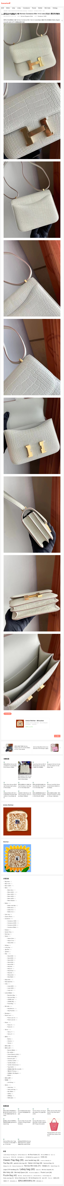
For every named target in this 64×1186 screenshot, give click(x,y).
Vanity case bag (11, 1089)
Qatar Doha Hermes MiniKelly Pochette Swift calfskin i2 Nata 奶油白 (10, 786)
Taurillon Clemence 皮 (12, 1065)
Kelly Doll (9, 972)
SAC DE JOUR (37, 1175)
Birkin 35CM (10, 896)
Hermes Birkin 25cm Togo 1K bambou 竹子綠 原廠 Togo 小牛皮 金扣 (10, 1142)
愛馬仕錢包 (39, 1181)
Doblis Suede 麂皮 (12, 1056)
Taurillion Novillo (11, 1062)
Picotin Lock (5, 14)
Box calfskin (10, 1052)
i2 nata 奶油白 (8, 713)
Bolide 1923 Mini (11, 905)
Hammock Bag (11, 997)
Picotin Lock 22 (11, 1020)
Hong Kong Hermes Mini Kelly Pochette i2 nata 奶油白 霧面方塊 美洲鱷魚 (39, 765)
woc (44, 1178)
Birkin (8, 8)
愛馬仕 (6, 1036)
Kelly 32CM (10, 960)
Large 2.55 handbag (11, 1169)
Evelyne (7, 930)
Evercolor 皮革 (11, 1058)
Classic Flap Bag (13, 1159)
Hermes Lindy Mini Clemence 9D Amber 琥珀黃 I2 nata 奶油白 (53, 786)
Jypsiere (7, 951)
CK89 (44, 1157)
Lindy (19, 8)
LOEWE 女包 (10, 999)
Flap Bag (8, 1163)
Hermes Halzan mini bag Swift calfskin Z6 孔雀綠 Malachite (39, 1112)
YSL (50, 1178)
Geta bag (7, 934)
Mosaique (7, 1013)
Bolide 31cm (10, 912)
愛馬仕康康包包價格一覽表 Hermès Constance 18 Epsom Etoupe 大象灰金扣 (53, 794)
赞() (57, 736)
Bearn (53, 1154)
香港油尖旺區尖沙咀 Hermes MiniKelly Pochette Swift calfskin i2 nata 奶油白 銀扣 (10, 795)
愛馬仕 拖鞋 (8, 1046)
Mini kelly (47, 8)
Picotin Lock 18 (11, 1017)
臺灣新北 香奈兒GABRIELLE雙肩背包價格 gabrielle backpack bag (10, 1122)
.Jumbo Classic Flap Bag (10, 1154)
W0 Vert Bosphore (35, 1178)
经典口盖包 (10, 1098)
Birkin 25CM (10, 892)
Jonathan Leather (11, 1060)
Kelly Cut (9, 968)
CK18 (13, 1157)
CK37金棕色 (20, 1157)
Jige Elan (7, 949)
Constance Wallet (11, 927)
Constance (26, 8)
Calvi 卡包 (7, 914)
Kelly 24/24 (7, 979)
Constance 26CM (11, 925)
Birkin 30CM (10, 894)
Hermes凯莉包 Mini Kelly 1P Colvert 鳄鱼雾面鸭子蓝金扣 (24, 1112)
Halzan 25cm (10, 938)
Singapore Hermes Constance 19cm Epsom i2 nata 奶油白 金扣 (53, 765)
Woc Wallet (10, 1091)
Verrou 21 (9, 1034)
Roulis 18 (9, 1025)
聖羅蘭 (6, 1080)
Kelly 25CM (10, 956)
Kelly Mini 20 (10, 1008)
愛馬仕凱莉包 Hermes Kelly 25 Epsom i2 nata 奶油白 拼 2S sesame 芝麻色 (10, 765)
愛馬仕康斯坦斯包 (26, 1180)
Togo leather (10, 1067)
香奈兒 (6, 1085)
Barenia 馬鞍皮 (11, 1050)
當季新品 (9, 1095)
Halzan (6, 936)
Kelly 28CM (10, 958)
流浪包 (9, 1093)
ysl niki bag (10, 1082)
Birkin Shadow (11, 900)
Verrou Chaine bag (21, 1178)
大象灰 (6, 1181)
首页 (2, 8)
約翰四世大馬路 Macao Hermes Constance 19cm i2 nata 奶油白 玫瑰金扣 (24, 794)
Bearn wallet (8, 885)
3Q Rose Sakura (22, 1154)
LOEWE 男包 (10, 1001)
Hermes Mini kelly (32, 1166)
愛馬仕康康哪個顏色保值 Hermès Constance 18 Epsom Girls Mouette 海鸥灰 (39, 794)
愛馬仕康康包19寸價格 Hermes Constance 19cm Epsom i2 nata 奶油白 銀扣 (24, 786)
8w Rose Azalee (34, 1154)
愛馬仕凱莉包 (13, 1181)
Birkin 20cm (10, 890)
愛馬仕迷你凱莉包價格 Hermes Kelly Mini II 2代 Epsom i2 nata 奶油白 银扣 (39, 786)
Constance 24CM (11, 923)
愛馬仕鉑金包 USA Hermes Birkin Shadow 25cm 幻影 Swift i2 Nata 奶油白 (24, 777)
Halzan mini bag (35, 1163)
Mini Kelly (8, 1172)
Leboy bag (10, 1087)
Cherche (9, 1041)
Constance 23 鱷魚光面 (46, 1160)
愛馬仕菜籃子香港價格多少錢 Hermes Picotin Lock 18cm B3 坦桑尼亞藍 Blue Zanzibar (9, 1113)
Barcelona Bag (11, 995)
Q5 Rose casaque (27, 1175)
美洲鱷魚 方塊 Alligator (13, 1073)
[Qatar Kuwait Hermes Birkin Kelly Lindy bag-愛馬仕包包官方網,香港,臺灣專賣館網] (6, 3)
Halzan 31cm (10, 940)
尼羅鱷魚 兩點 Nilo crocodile (14, 1069)
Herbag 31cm (7, 1166)
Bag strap (7, 881)
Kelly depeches (8, 981)
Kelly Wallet (10, 977)
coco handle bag (32, 1160)
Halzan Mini (10, 942)
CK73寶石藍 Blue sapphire (33, 1157)
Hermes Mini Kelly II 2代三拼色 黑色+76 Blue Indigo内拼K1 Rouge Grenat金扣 (39, 1122)
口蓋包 (56, 1178)
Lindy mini (9, 990)
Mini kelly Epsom (21, 1172)
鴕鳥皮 (9, 1075)
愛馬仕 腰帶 (8, 1078)
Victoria (9, 1043)
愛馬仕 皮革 (8, 1048)
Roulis (34, 8)
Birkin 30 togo (6, 1157)
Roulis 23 (9, 1027)
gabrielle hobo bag (20, 1163)
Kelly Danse (10, 970)
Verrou (6, 1029)
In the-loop (7, 947)
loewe (38, 1169)
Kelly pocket (10, 975)
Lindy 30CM (10, 988)
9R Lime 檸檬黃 (45, 1154)
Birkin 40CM (10, 898)
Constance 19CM (11, 921)
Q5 (20, 1175)
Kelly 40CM (10, 964)
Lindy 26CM (10, 986)
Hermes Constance (17, 1166)
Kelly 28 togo (55, 1166)
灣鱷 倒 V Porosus (11, 1071)
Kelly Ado (9, 966)
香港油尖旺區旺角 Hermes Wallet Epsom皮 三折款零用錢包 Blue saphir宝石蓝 (24, 1142)
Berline (9, 1039)
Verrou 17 (9, 1032)
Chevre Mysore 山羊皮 (13, 1054)
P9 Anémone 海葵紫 (34, 1172)
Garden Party (8, 932)
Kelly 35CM (10, 962)
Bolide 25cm (10, 907)
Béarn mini (7, 883)
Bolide (40, 8)
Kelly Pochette (11, 1010)
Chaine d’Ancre (8, 916)
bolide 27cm (10, 909)
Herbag (55, 8)
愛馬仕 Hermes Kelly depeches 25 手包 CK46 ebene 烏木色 (54, 1112)
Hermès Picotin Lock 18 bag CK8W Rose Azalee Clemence (54, 1134)
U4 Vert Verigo (47, 1175)
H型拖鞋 (46, 1166)
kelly (13, 8)
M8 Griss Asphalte (48, 1169)
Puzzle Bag (10, 1003)
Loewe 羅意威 (8, 993)
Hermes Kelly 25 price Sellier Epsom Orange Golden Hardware (24, 1122)
